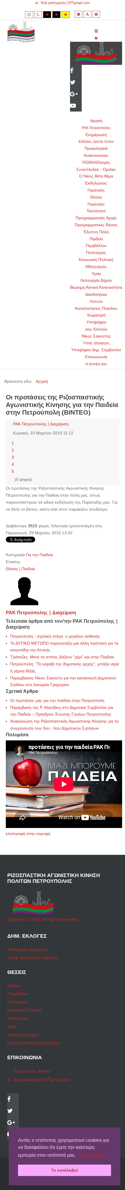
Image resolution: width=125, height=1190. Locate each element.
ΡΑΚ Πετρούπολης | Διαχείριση (41, 424)
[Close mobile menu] (96, 38)
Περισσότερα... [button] (93, 1155)
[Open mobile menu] (96, 31)
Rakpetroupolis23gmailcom (65, 3)
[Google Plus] (76, 94)
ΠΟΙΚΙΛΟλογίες (96, 162)
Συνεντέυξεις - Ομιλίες (96, 169)
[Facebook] (76, 71)
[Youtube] (76, 106)
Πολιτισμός (96, 252)
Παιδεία (96, 238)
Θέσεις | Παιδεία (20, 568)
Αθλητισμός (96, 266)
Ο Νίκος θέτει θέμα (96, 176)
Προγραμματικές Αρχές (96, 217)
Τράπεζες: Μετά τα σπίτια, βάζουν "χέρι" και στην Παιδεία (62, 657)
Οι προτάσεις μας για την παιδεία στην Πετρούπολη (57, 700)
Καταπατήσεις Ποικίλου (96, 308)
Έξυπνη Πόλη (96, 231)
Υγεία (96, 273)
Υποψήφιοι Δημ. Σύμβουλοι (96, 349)
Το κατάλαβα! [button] (64, 1170)
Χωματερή (96, 315)
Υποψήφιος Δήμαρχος (27, 949)
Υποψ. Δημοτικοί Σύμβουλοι (32, 957)
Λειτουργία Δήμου (96, 280)
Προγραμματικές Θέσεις (96, 224)
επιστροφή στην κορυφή (28, 833)
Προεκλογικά (96, 148)
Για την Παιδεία (39, 554)
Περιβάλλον (96, 245)
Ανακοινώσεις (96, 155)
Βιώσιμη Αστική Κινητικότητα (96, 287)
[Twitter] (76, 83)
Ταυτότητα (96, 210)
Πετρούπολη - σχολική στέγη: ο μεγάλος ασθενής (55, 636)
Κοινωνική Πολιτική (96, 259)
